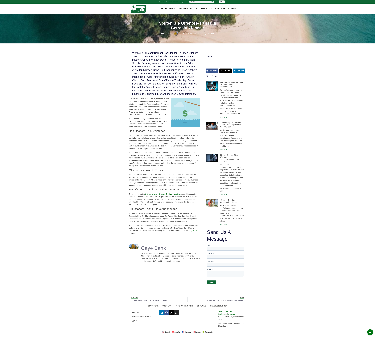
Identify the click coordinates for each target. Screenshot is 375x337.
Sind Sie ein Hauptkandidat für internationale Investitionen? (231, 84)
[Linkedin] (161, 312)
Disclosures (222, 314)
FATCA (232, 311)
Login (182, 2)
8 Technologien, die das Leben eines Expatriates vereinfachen (230, 125)
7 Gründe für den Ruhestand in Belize (228, 201)
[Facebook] (166, 312)
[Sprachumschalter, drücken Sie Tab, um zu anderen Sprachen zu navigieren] (222, 1)
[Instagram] (176, 312)
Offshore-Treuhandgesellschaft (202, 34)
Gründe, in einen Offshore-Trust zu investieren (163, 194)
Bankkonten (168, 9)
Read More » (224, 117)
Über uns (206, 9)
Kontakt (233, 9)
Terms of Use (223, 311)
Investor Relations (172, 2)
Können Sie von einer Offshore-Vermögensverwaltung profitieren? (229, 158)
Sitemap (231, 314)
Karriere (161, 2)
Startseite (153, 306)
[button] (212, 71)
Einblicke (220, 9)
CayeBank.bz (194, 231)
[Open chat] (370, 332)
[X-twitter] (171, 312)
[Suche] (212, 2)
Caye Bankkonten (184, 306)
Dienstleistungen (188, 9)
